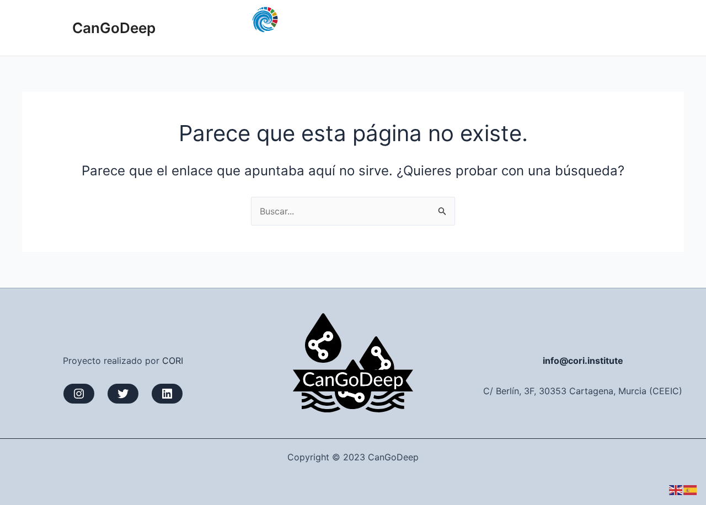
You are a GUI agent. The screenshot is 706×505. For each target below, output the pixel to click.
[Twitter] (123, 394)
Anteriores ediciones (495, 27)
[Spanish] (690, 489)
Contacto (655, 27)
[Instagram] (78, 394)
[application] (543, 28)
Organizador (592, 27)
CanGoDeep (114, 27)
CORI (172, 360)
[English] (676, 489)
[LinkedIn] (167, 394)
